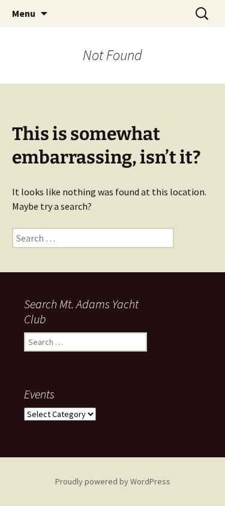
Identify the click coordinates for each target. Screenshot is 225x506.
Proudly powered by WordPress (112, 481)
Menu (23, 13)
